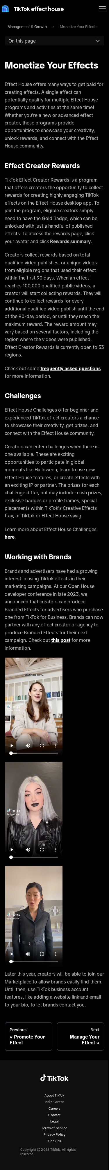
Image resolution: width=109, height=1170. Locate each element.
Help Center (54, 1102)
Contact (54, 1115)
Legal (54, 1121)
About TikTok (54, 1095)
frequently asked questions (70, 368)
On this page (22, 40)
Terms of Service (54, 1128)
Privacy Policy (55, 1134)
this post (60, 640)
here (10, 537)
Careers (54, 1108)
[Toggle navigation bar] (102, 8)
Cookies (54, 1141)
